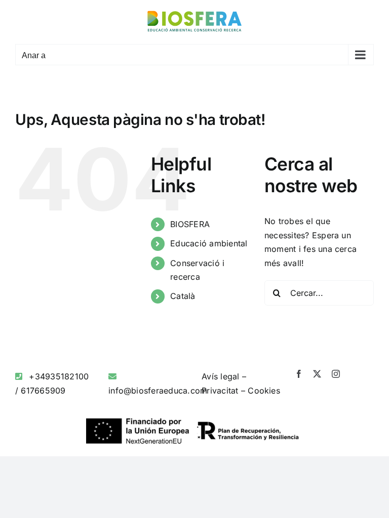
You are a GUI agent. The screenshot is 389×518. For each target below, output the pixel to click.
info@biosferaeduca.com (157, 390)
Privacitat (220, 390)
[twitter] (317, 374)
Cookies (264, 390)
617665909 (43, 390)
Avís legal (220, 376)
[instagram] (336, 374)
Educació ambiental (208, 243)
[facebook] (299, 374)
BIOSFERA (190, 224)
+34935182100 (59, 376)
